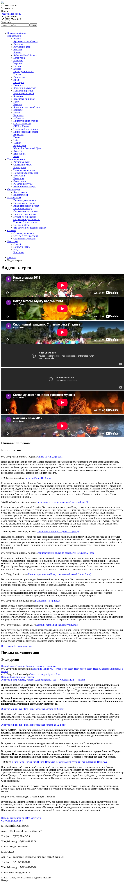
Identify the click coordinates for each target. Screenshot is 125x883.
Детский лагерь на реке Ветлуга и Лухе (57, 624)
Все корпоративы (23, 646)
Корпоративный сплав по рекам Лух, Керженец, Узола (66, 553)
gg (12, 820)
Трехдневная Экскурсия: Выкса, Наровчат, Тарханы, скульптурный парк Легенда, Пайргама (59, 762)
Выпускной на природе (47, 600)
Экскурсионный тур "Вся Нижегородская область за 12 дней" (33, 724)
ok (9, 820)
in (14, 820)
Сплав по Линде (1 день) (50, 456)
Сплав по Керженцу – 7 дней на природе (58, 531)
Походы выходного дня (13, 818)
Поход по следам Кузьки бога (45, 674)
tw (7, 820)
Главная (11, 257)
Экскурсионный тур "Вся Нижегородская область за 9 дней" (32, 709)
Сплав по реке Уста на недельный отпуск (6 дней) (62, 502)
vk (2, 820)
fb (5, 820)
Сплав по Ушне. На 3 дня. (37, 478)
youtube (19, 820)
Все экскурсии (33, 818)
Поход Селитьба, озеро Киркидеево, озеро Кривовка (28, 666)
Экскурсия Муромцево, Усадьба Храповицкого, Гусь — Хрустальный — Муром (43, 679)
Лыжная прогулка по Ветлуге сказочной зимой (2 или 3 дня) (59, 574)
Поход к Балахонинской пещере (17, 677)
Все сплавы (7, 646)
